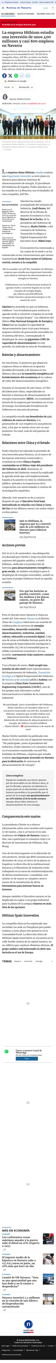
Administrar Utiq (32, 1350)
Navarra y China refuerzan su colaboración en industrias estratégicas (8, 229)
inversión (28, 961)
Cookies (51, 1346)
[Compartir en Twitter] (10, 76)
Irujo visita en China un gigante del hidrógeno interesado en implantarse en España (9, 242)
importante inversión (19, 176)
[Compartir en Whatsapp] (16, 76)
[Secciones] (3, 8)
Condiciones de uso (38, 1346)
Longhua (17, 622)
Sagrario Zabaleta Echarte (19, 99)
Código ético (6, 1350)
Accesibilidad (18, 1350)
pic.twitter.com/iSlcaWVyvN (28, 294)
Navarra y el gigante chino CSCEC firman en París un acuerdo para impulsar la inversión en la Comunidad (9, 215)
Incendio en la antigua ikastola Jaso (19, 24)
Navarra (31, 618)
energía (39, 961)
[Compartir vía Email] (28, 76)
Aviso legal (5, 1346)
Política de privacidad (20, 1346)
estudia (39, 172)
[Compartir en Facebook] (4, 76)
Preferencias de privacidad (11, 1355)
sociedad (24, 679)
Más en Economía (16, 1230)
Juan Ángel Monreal (28, 537)
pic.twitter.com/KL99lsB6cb (32, 723)
